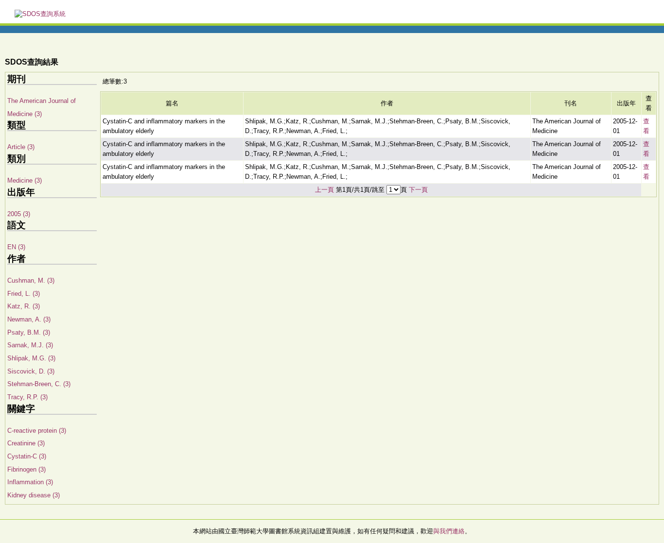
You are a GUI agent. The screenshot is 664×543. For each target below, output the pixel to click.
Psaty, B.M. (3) (28, 332)
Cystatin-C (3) (26, 456)
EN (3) (16, 247)
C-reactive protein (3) (36, 430)
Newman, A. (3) (29, 319)
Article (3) (21, 147)
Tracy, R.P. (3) (27, 397)
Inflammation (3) (30, 482)
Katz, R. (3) (23, 306)
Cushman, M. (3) (30, 280)
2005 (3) (18, 214)
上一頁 (324, 189)
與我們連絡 (449, 531)
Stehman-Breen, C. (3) (38, 384)
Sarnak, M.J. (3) (30, 345)
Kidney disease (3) (33, 495)
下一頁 (418, 189)
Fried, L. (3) (23, 293)
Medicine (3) (24, 180)
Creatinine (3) (26, 443)
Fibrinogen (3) (26, 469)
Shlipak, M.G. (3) (31, 358)
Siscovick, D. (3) (30, 371)
